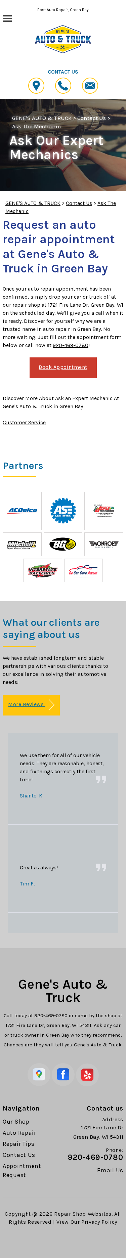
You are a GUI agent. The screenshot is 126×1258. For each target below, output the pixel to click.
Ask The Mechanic (36, 126)
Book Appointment (63, 367)
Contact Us (91, 118)
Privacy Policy (99, 1222)
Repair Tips (19, 1143)
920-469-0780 (70, 345)
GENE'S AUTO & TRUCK (42, 118)
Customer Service (24, 422)
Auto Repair (19, 1132)
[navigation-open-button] (7, 18)
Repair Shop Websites (83, 1214)
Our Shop (16, 1121)
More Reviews (26, 704)
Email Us (110, 1170)
